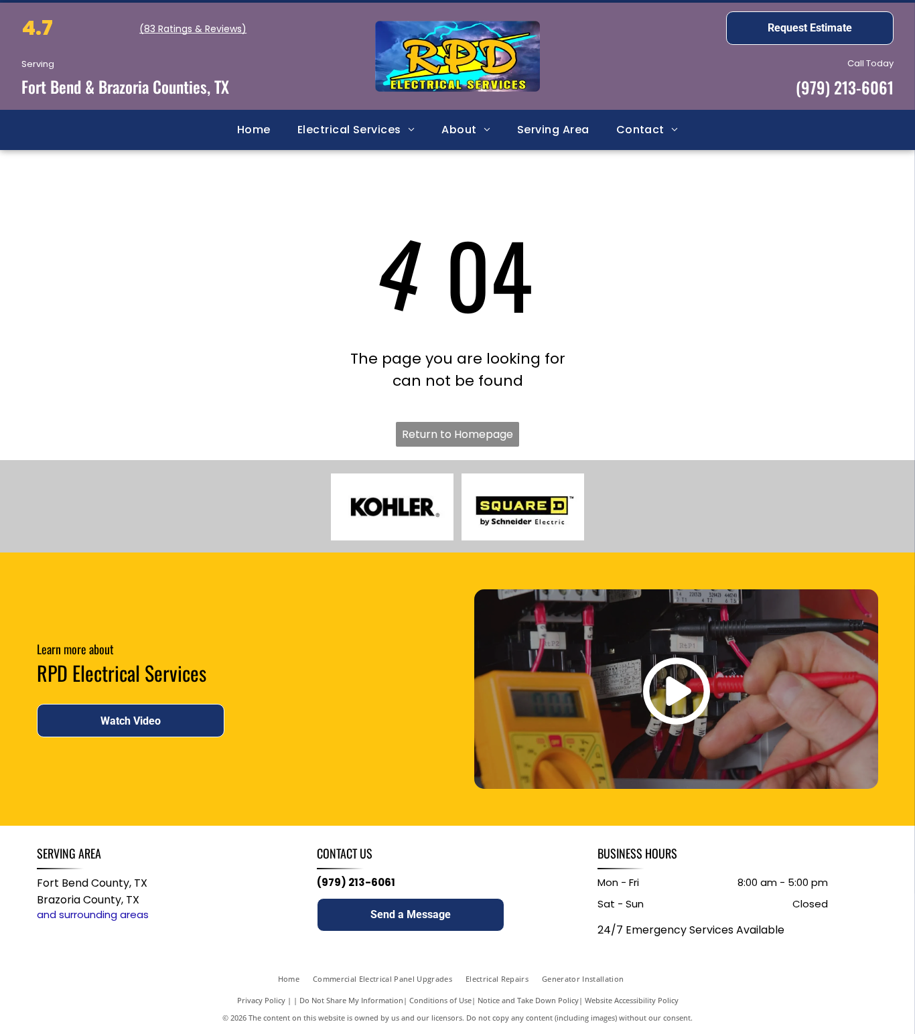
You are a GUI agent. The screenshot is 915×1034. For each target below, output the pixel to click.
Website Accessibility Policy (632, 1000)
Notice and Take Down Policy (528, 1000)
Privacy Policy (261, 1000)
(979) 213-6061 (845, 87)
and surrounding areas (93, 914)
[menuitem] (254, 130)
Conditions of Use (440, 1000)
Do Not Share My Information (351, 1000)
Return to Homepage (457, 434)
